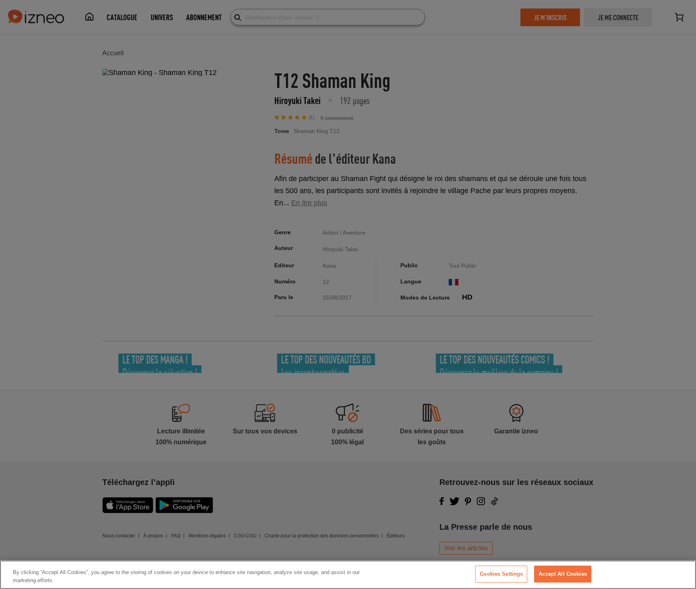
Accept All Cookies (562, 574)
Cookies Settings (501, 574)
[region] (348, 574)
